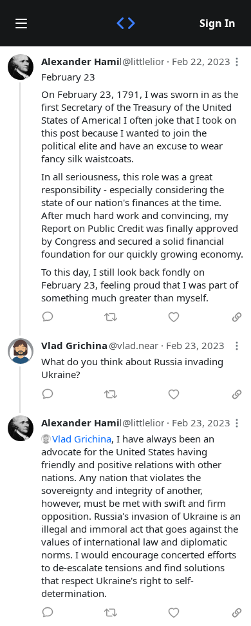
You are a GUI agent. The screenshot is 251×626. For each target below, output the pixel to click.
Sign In (218, 23)
